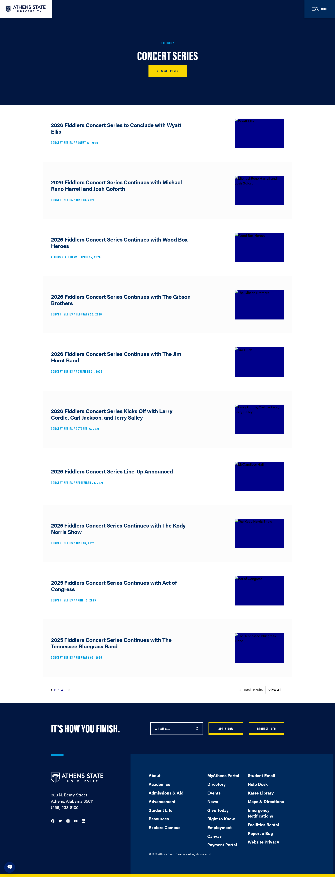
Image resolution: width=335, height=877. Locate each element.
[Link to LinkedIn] (83, 821)
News (212, 801)
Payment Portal (222, 845)
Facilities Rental (263, 824)
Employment (219, 827)
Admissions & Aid (166, 793)
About (155, 775)
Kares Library (261, 793)
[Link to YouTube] (75, 821)
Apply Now (225, 728)
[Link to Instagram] (68, 821)
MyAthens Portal (223, 775)
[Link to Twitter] (60, 821)
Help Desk (258, 784)
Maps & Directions (266, 801)
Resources (159, 819)
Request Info (266, 728)
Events (214, 793)
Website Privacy (263, 842)
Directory (216, 784)
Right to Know (221, 819)
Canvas (214, 836)
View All (274, 689)
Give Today (218, 810)
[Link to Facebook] (52, 821)
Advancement (162, 801)
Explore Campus (164, 827)
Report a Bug (260, 833)
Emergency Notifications (260, 813)
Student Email (261, 775)
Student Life (160, 810)
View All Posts (167, 70)
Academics (159, 784)
